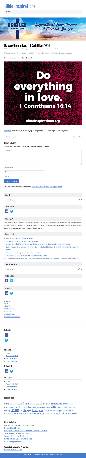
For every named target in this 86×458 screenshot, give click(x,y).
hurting (7, 411)
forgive (34, 407)
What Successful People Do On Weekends (19, 238)
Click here (7, 131)
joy (21, 410)
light (29, 410)
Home (6, 303)
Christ (27, 403)
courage (39, 404)
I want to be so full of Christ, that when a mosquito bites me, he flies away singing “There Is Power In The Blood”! (42, 258)
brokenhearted (16, 404)
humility (72, 407)
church (33, 404)
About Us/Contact (12, 356)
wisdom (63, 413)
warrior (52, 413)
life (24, 410)
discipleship (57, 53)
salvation (8, 413)
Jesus (66, 53)
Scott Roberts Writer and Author (17, 433)
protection (65, 410)
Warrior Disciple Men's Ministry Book (19, 425)
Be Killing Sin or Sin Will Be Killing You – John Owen (22, 241)
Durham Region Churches (14, 441)
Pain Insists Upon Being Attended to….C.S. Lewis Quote (24, 253)
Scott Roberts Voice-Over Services (18, 439)
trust (47, 413)
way (57, 413)
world (74, 413)
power (45, 410)
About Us (7, 306)
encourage (68, 404)
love (70, 53)
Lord (35, 410)
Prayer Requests (11, 361)
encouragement (12, 407)
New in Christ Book (12, 428)
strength (41, 413)
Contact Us (7, 311)
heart (59, 407)
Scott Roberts (10, 53)
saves (19, 413)
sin (27, 413)
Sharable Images (9, 314)
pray (54, 410)
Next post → (77, 137)
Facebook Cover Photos (12, 317)
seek (24, 413)
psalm (71, 410)
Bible (6, 404)
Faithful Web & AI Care (13, 450)
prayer (59, 411)
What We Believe (9, 308)
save (14, 413)
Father (28, 407)
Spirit (34, 413)
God (62, 53)
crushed (46, 404)
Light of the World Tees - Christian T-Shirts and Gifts (25, 431)
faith (23, 407)
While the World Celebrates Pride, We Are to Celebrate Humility (26, 255)
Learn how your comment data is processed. (47, 187)
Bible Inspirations (19, 5)
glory (48, 407)
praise (50, 410)
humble (65, 407)
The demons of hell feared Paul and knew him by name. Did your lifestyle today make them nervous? (38, 244)
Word (69, 413)
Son (31, 413)
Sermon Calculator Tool (14, 436)
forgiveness (41, 407)
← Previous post (10, 137)
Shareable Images (23, 49)
